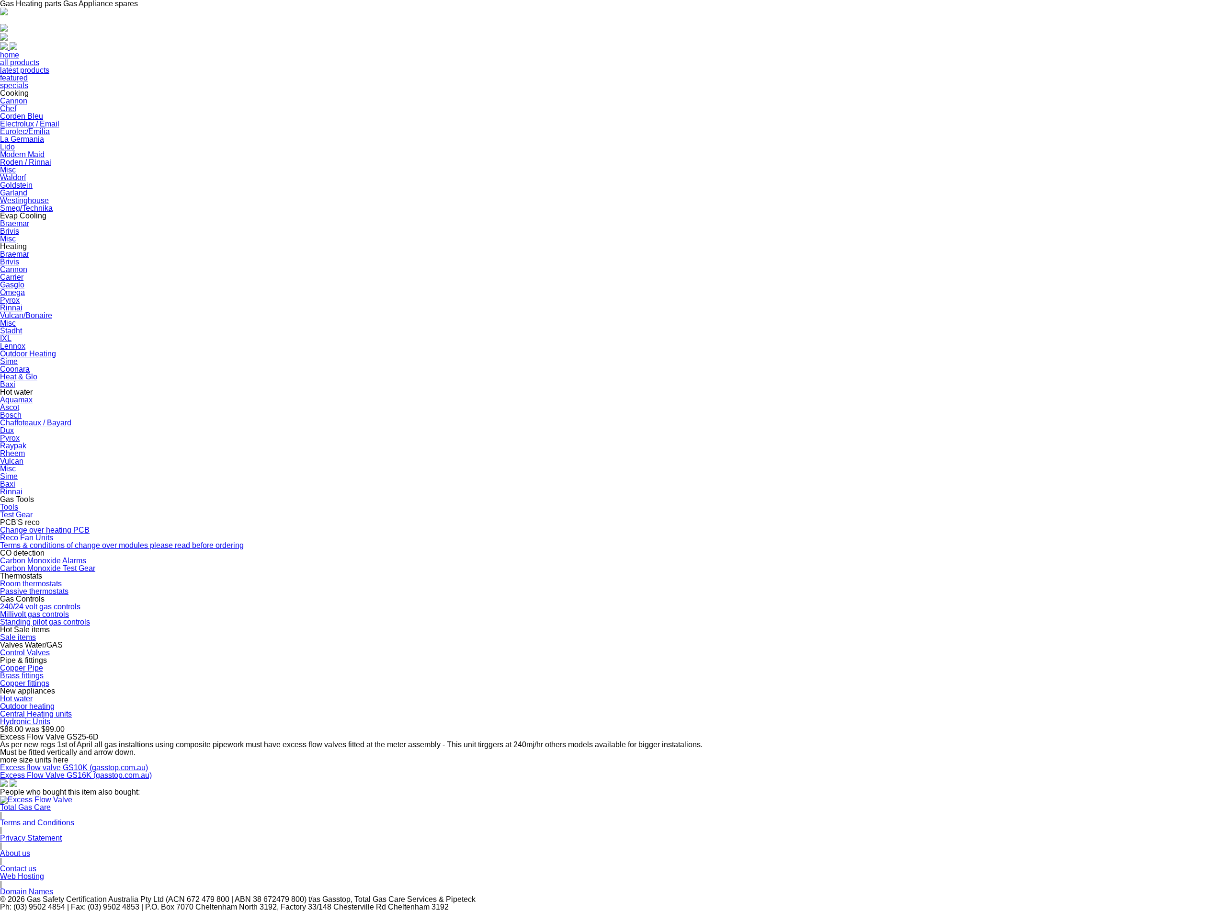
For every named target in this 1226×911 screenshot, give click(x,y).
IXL (5, 338)
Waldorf (13, 177)
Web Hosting (22, 876)
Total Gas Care (25, 807)
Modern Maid (22, 154)
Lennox (12, 346)
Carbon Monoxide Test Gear (47, 568)
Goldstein (16, 185)
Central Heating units (36, 714)
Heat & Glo (18, 377)
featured (14, 78)
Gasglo (12, 285)
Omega (12, 292)
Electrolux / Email (29, 124)
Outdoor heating (27, 706)
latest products (24, 70)
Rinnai (11, 308)
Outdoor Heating (28, 354)
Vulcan (11, 461)
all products (19, 62)
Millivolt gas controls (34, 614)
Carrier (11, 277)
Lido (7, 147)
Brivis (9, 231)
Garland (13, 193)
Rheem (12, 453)
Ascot (9, 407)
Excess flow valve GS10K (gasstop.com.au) (74, 767)
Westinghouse (24, 200)
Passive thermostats (34, 591)
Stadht (11, 331)
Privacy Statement (31, 838)
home (9, 55)
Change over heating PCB (45, 530)
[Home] (4, 13)
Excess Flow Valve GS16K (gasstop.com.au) (76, 775)
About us (15, 853)
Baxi (7, 384)
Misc (8, 170)
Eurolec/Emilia (25, 131)
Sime (9, 361)
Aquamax (16, 400)
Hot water (16, 699)
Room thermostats (31, 584)
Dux (7, 430)
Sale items (18, 637)
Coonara (15, 369)
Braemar (14, 223)
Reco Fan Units (26, 538)
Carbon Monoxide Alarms (43, 561)
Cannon (13, 101)
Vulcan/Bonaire (26, 315)
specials (14, 85)
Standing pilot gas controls (45, 622)
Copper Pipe (21, 668)
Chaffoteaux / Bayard (35, 423)
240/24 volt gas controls (40, 607)
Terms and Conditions (37, 823)
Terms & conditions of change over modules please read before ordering (122, 545)
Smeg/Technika (26, 208)
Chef (8, 108)
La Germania (22, 139)
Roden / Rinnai (25, 162)
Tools (9, 507)
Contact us (18, 869)
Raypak (13, 446)
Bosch (11, 415)
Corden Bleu (21, 116)
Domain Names (26, 892)
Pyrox (10, 300)
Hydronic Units (25, 721)
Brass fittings (22, 676)
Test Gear (16, 515)
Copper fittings (24, 683)
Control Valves (25, 653)
